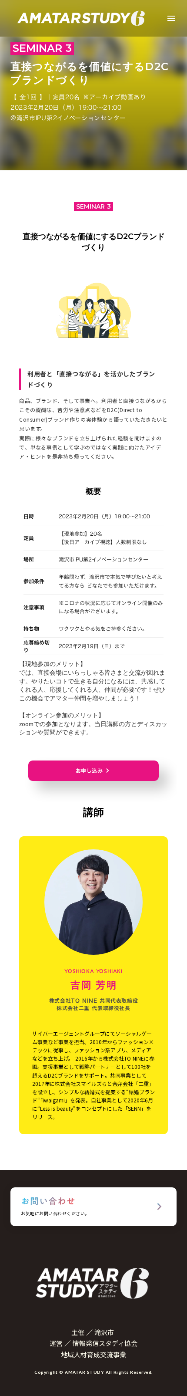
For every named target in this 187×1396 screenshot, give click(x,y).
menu (171, 18)
